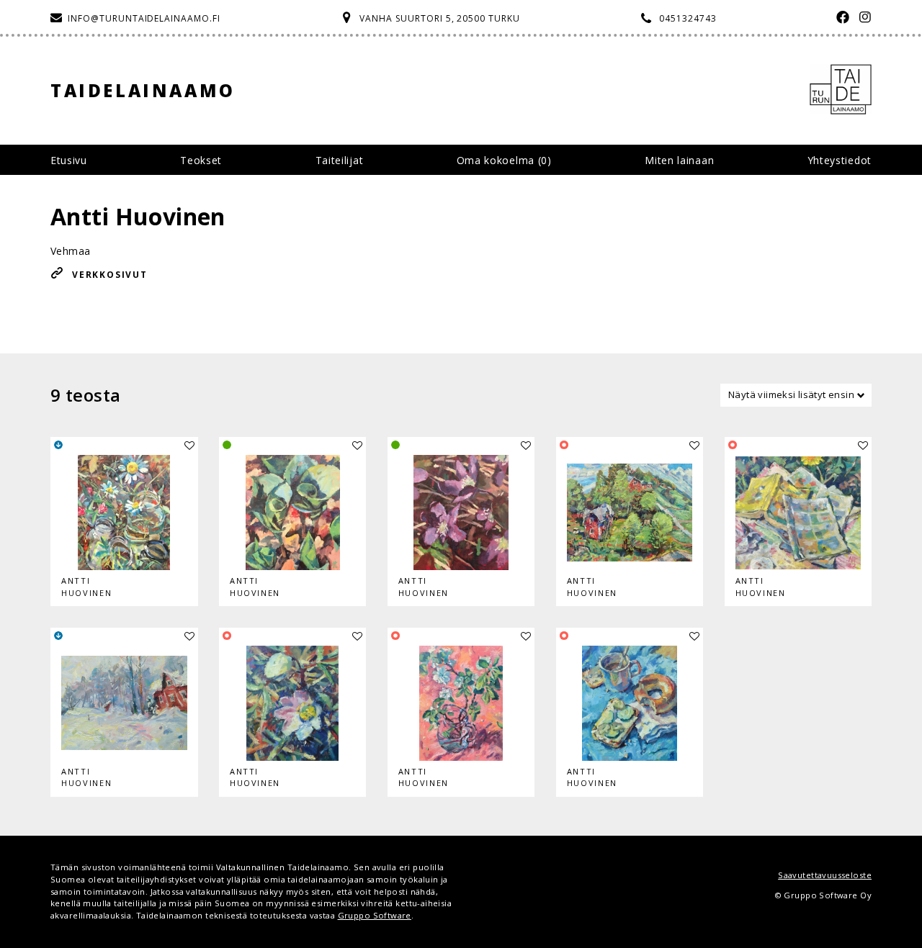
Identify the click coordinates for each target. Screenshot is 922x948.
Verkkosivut (110, 274)
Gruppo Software (374, 915)
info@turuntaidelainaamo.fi (144, 18)
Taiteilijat (339, 160)
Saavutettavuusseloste (825, 875)
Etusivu (68, 160)
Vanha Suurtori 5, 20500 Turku (439, 18)
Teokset (201, 160)
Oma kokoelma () (504, 160)
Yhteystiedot (839, 160)
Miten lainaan (679, 160)
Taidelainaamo (143, 90)
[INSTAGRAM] (862, 18)
